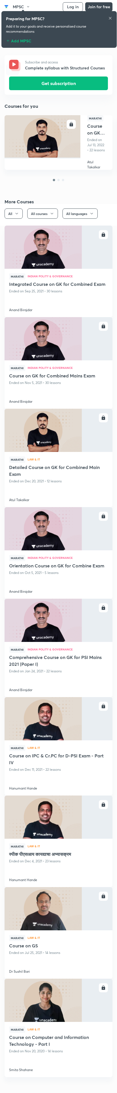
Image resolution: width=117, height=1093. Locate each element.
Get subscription (58, 83)
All (10, 213)
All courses (39, 213)
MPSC (18, 6)
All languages (76, 213)
